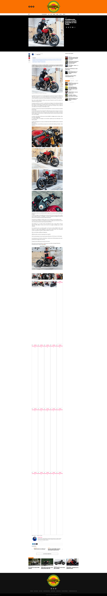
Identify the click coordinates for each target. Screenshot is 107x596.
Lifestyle (61, 14)
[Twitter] (37, 544)
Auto (48, 14)
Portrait (64, 14)
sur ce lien (44, 244)
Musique (54, 14)
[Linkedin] (33, 544)
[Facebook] (35, 544)
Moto (51, 14)
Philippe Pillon (38, 54)
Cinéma (57, 14)
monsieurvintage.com (40, 541)
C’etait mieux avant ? (44, 14)
